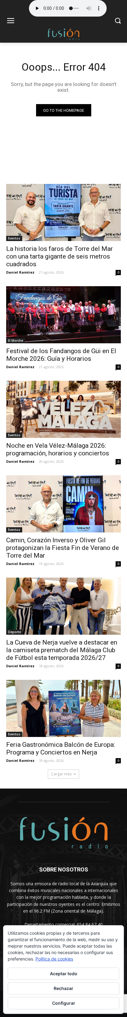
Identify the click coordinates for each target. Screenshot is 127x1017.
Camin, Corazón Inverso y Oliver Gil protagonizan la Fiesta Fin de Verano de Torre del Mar (62, 547)
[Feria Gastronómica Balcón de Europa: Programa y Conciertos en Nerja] (63, 708)
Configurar (63, 1003)
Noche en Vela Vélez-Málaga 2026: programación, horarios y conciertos (57, 449)
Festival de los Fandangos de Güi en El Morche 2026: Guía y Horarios (61, 354)
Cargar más (61, 774)
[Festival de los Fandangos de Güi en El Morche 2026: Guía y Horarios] (63, 314)
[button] (117, 21)
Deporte (14, 632)
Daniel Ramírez (20, 272)
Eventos (14, 238)
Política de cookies (54, 958)
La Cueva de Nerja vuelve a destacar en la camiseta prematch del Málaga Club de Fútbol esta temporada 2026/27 (61, 650)
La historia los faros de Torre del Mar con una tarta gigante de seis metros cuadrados (59, 256)
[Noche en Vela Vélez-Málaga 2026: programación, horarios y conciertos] (63, 409)
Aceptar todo (63, 973)
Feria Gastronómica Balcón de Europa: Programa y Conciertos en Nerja (60, 748)
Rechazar (63, 988)
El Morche (15, 340)
